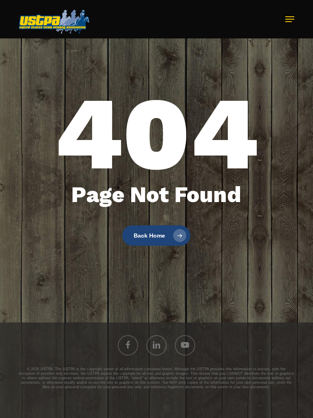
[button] (289, 19)
